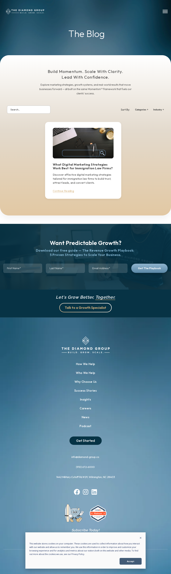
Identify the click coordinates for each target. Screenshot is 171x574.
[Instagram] (85, 492)
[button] (165, 12)
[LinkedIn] (94, 492)
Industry (158, 109)
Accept (130, 561)
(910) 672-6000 (85, 467)
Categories (141, 109)
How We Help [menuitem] (85, 364)
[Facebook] (77, 492)
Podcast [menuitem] (85, 426)
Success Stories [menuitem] (85, 390)
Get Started (85, 440)
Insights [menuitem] (85, 399)
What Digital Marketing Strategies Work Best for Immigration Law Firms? (83, 166)
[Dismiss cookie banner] (141, 538)
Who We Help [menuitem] (85, 373)
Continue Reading (63, 191)
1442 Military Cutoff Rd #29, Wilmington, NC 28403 (85, 477)
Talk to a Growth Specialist (85, 307)
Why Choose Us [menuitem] (85, 382)
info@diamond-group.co (85, 457)
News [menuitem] (85, 417)
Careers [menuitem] (85, 408)
